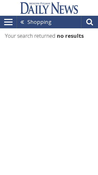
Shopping (39, 21)
